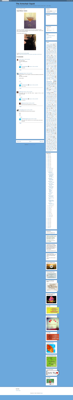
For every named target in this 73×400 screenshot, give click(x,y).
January (49, 216)
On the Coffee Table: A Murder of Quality (51, 184)
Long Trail (53, 101)
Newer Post (19, 141)
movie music (54, 107)
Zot (51, 150)
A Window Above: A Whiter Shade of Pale (51, 201)
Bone (47, 61)
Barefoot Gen (53, 54)
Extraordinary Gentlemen (51, 78)
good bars (51, 91)
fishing (52, 87)
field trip (48, 86)
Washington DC (51, 144)
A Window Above (50, 47)
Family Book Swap (49, 82)
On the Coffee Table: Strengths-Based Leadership (50, 190)
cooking (52, 72)
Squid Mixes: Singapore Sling (51, 203)
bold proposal (52, 60)
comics (48, 71)
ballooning (48, 54)
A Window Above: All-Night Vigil (51, 187)
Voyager (48, 143)
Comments (49, 30)
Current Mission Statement (51, 35)
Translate (53, 12)
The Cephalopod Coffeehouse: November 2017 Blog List (51, 175)
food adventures (51, 88)
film (51, 86)
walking (52, 143)
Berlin (49, 58)
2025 (48, 156)
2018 (48, 165)
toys (55, 137)
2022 (48, 160)
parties (47, 116)
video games (49, 142)
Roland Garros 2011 (51, 119)
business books (53, 63)
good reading (34, 54)
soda (49, 126)
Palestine (54, 115)
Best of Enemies (53, 58)
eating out (52, 77)
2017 (48, 167)
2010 (48, 226)
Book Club (52, 61)
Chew (54, 65)
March (49, 213)
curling (51, 73)
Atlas (51, 49)
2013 (48, 222)
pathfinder (53, 116)
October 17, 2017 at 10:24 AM (27, 73)
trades (54, 138)
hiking (53, 94)
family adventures (24, 54)
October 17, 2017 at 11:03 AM (27, 91)
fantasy (55, 82)
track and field (49, 138)
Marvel (49, 104)
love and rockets (53, 102)
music (49, 108)
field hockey (54, 85)
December (50, 168)
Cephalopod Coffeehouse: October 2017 (50, 179)
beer (47, 58)
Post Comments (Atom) (32, 144)
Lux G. (20, 59)
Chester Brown (50, 65)
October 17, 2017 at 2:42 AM (25, 59)
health (50, 94)
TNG (52, 137)
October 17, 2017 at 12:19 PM (33, 66)
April (49, 212)
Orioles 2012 (49, 115)
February (50, 215)
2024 (48, 157)
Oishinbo (53, 113)
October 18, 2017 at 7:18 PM (32, 118)
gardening (55, 90)
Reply (20, 62)
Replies (21, 64)
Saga (54, 122)
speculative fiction (49, 128)
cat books (55, 64)
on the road (53, 114)
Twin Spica (52, 139)
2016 (48, 218)
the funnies (48, 134)
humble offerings (49, 96)
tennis (53, 133)
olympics (48, 114)
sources (52, 127)
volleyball (53, 142)
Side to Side (49, 124)
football (48, 90)
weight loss (50, 145)
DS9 (53, 76)
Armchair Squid (18, 390)
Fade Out (51, 79)
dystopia (48, 77)
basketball (49, 57)
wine (55, 147)
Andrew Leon (21, 91)
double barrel (53, 75)
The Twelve (48, 135)
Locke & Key (48, 101)
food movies (53, 89)
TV (47, 139)
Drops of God (49, 76)
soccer (55, 125)
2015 (48, 219)
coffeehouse (53, 69)
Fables (47, 79)
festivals (51, 85)
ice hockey (48, 97)
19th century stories (51, 44)
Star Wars (51, 130)
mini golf (49, 107)
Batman (54, 57)
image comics (54, 97)
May (49, 211)
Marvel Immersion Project (51, 105)
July (49, 208)
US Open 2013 (52, 141)
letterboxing (53, 100)
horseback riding (53, 95)
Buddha (49, 63)
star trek (54, 129)
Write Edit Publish (52, 149)
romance (51, 122)
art (52, 48)
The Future (53, 134)
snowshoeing (51, 125)
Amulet (50, 48)
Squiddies (49, 129)
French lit (52, 90)
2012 (48, 223)
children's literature (50, 66)
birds (48, 59)
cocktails (20, 54)
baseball (48, 55)
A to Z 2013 (54, 46)
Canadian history (50, 64)
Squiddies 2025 (49, 37)
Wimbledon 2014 (51, 147)
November (50, 169)
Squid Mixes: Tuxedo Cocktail (51, 182)
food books (30, 54)
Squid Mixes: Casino (50, 194)
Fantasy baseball (51, 83)
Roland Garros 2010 (52, 118)
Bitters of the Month (53, 59)
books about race (49, 62)
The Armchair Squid (25, 4)
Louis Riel (48, 102)
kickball (49, 100)
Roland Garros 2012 (50, 120)
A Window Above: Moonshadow (51, 196)
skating (48, 125)
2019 (48, 164)
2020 (48, 163)
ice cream (53, 96)
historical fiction (48, 95)
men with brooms (53, 106)
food (28, 54)
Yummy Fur (48, 150)
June (49, 209)
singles (54, 124)
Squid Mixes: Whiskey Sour (50, 173)
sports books (54, 128)
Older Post (41, 141)
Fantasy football (49, 84)
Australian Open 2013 (53, 52)
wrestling (48, 149)
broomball (54, 62)
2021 (48, 161)
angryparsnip (21, 73)
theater (51, 135)
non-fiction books (39, 54)
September (50, 205)
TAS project (53, 132)
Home (30, 141)
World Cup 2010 (51, 148)
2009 (48, 227)
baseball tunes (53, 56)
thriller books (51, 136)
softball (52, 126)
